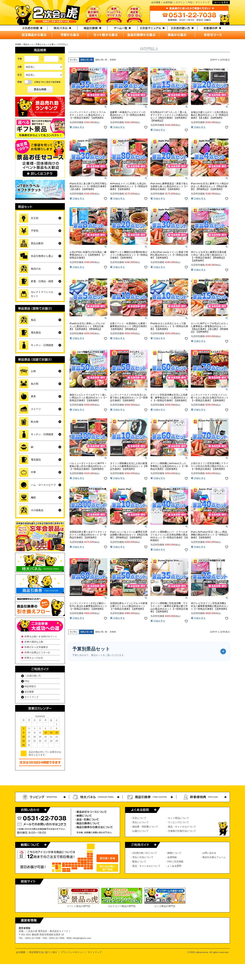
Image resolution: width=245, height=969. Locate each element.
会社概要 (155, 2)
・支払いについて (139, 822)
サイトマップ (203, 2)
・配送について (138, 861)
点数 (20, 67)
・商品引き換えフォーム (213, 857)
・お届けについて (139, 831)
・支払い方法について (141, 857)
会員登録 (167, 2)
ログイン (180, 2)
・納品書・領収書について (144, 826)
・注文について (138, 818)
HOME (18, 44)
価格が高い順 (101, 60)
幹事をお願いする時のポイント (40, 636)
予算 (20, 59)
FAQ (190, 2)
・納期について (173, 853)
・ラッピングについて (177, 822)
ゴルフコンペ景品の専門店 (122, 906)
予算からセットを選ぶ (46, 44)
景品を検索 (40, 89)
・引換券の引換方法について (181, 831)
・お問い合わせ (208, 853)
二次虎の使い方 (32, 675)
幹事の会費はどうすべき (37, 652)
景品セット (28, 44)
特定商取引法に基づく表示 (43, 952)
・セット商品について (177, 818)
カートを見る (221, 2)
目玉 (20, 75)
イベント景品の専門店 (78, 906)
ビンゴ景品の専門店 (164, 906)
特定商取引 (30, 686)
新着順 (113, 60)
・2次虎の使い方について (143, 853)
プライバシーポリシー (72, 952)
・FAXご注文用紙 (174, 861)
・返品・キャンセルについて (181, 826)
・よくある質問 (173, 866)
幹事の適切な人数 (33, 641)
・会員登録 (171, 857)
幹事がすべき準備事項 (36, 647)
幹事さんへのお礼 (33, 657)
